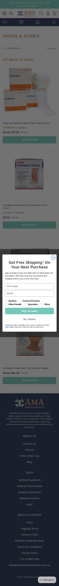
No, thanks (29, 319)
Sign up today (30, 311)
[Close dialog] (53, 257)
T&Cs (7, 327)
